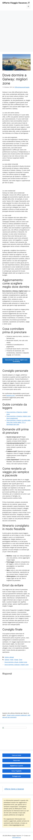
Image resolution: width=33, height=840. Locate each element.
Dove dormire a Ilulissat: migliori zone (17, 664)
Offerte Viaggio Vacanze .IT (16, 3)
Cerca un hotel (16, 755)
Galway (7, 659)
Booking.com (10, 395)
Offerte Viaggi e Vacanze (14, 789)
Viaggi (16, 659)
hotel (11, 659)
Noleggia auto (16, 776)
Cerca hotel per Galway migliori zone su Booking (16, 360)
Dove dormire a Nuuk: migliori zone (16, 662)
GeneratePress (16, 837)
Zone (20, 659)
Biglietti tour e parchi (16, 765)
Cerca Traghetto (17, 771)
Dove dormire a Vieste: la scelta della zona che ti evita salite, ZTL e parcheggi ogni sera (18, 422)
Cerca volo (16, 760)
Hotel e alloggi (9, 657)
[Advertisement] (16, 32)
